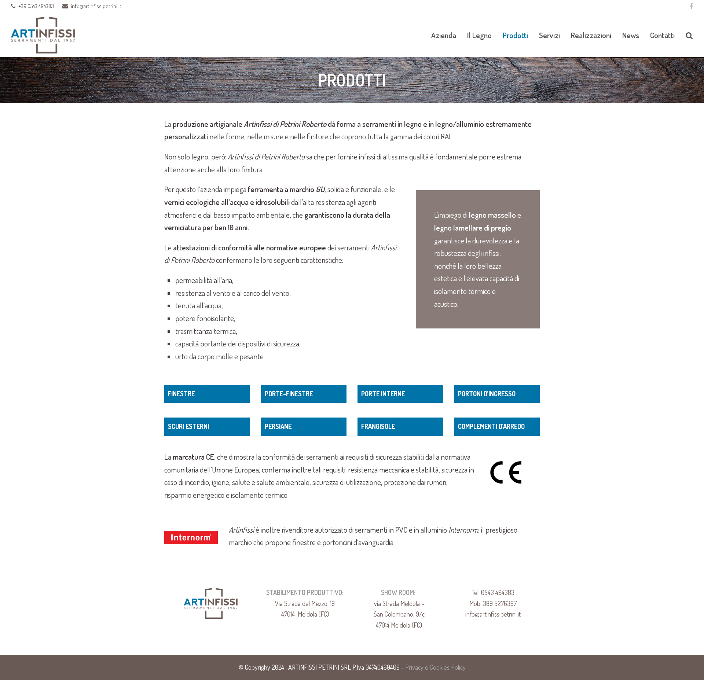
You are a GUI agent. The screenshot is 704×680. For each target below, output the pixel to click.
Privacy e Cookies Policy (435, 667)
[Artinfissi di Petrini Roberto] (43, 34)
